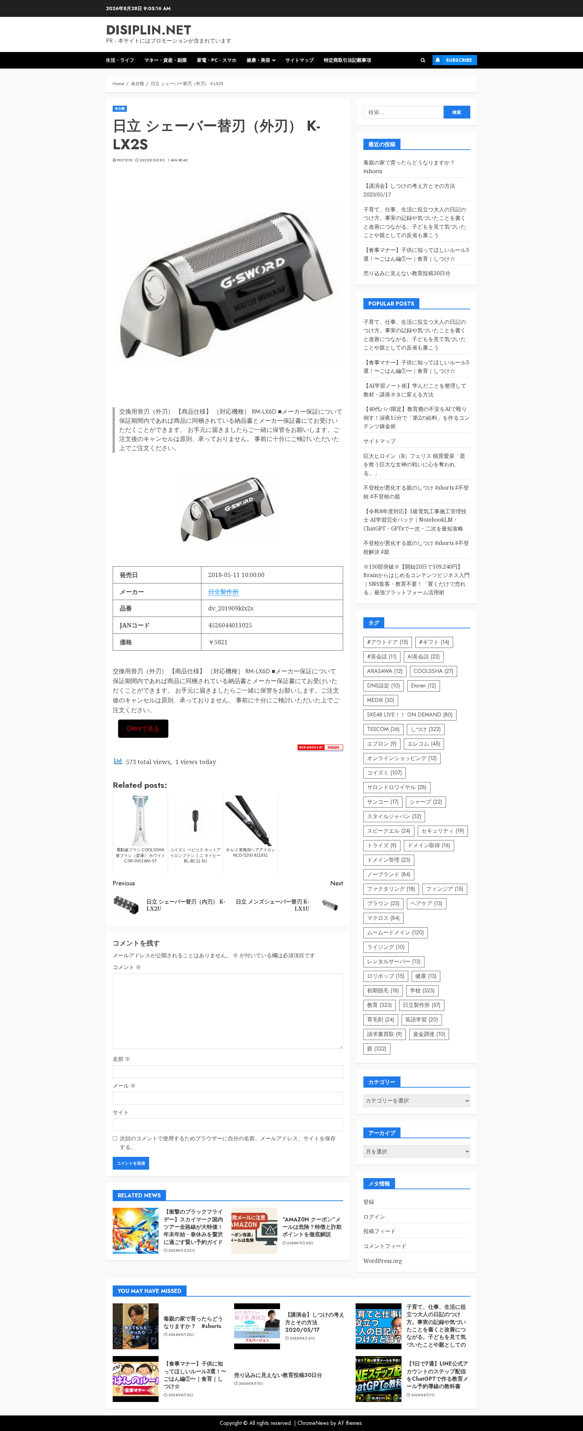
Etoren (423, 686)
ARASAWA (385, 671)
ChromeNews (313, 1423)
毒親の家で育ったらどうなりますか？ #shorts (193, 1322)
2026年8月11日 (251, 1383)
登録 (368, 1201)
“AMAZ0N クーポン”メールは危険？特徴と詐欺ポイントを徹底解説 (312, 1227)
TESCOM (383, 729)
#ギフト (434, 642)
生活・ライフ (120, 60)
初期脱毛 (383, 990)
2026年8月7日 (423, 1395)
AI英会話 (424, 656)
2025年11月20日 (300, 1243)
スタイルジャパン (394, 816)
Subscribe (459, 60)
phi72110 (124, 160)
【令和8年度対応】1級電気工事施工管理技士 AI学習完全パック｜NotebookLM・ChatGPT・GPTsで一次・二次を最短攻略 (415, 520)
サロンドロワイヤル (397, 787)
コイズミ (384, 773)
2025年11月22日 (181, 1250)
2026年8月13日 (181, 1395)
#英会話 (382, 656)
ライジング (386, 947)
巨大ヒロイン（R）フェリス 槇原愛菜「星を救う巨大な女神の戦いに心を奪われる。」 (414, 464)
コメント (127, 967)
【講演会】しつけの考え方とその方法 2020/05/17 (314, 1322)
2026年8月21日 (302, 1338)
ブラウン (383, 903)
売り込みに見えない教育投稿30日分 (406, 273)
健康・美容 (258, 60)
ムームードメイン (395, 932)
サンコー (383, 802)
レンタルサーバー (394, 961)
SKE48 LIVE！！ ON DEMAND (410, 715)
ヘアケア (427, 903)
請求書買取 (384, 1034)
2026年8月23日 (181, 1334)
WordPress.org (382, 1261)
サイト (121, 1112)
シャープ (426, 802)
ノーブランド (389, 874)
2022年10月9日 (152, 160)
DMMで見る (143, 728)
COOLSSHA (433, 671)
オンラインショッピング (402, 758)
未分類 (120, 108)
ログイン (374, 1216)
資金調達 (429, 1034)
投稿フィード (379, 1231)
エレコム (424, 744)
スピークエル (389, 831)
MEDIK (380, 700)
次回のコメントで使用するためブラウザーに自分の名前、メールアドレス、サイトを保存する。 (228, 1143)
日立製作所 (223, 592)
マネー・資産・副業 (165, 60)
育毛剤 (380, 1019)
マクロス (383, 918)
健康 (426, 976)
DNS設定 (383, 686)
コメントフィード (385, 1246)
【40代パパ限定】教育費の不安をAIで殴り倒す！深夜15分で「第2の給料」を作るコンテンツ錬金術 (416, 417)
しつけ (426, 729)
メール (124, 1085)
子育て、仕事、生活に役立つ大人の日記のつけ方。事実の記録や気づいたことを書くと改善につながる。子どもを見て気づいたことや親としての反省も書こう (436, 1329)
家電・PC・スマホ (217, 60)
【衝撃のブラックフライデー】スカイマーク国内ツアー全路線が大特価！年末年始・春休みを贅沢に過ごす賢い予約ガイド (193, 1227)
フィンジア (445, 889)
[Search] (423, 60)
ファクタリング (391, 889)
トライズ (382, 845)
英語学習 (421, 1019)
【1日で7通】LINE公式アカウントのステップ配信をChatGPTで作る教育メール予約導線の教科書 (437, 1375)
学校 (422, 990)
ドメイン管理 (389, 860)
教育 (379, 1005)
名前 (121, 1059)
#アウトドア (387, 642)
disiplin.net (148, 30)
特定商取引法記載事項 (347, 60)
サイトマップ (299, 60)
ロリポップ (386, 976)
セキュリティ (442, 831)
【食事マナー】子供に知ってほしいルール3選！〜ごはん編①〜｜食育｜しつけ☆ (416, 367)
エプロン (382, 744)
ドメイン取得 (429, 845)
